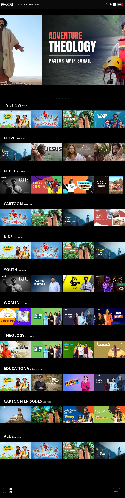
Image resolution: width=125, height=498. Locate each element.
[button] (56, 98)
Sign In (119, 4)
